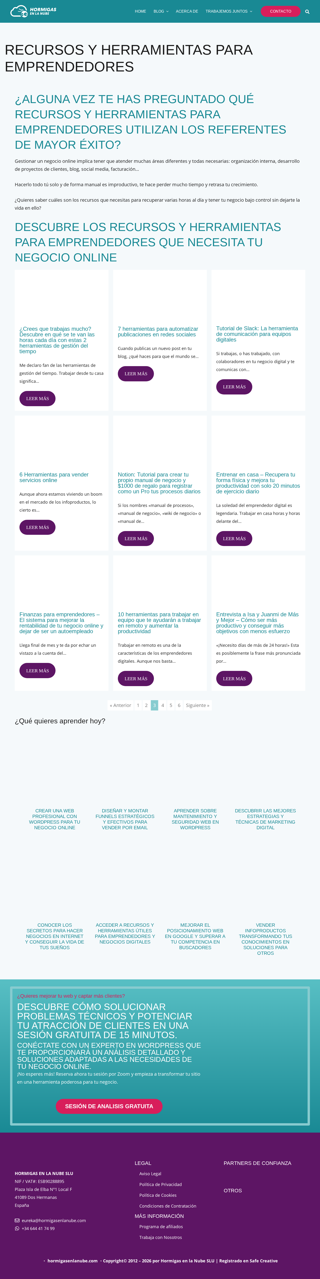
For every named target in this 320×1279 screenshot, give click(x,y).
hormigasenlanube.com (73, 1261)
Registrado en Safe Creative (248, 1261)
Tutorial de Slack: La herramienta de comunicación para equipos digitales (257, 334)
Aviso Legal (150, 1173)
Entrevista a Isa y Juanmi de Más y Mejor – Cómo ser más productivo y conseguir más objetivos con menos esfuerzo (257, 622)
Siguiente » (197, 705)
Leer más (37, 398)
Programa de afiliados (161, 1226)
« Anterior (120, 705)
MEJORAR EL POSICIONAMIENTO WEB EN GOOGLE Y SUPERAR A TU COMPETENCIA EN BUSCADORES (195, 936)
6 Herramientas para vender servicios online (54, 477)
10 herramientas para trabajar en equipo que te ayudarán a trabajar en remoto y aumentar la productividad (159, 622)
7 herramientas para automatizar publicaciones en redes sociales (158, 332)
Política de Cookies (158, 1195)
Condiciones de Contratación (167, 1206)
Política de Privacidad (160, 1184)
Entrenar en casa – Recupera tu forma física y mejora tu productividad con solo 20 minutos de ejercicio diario (258, 482)
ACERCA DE (187, 11)
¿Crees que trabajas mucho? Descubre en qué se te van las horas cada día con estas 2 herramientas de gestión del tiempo (57, 340)
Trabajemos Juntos (227, 11)
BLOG (159, 11)
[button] (166, 11)
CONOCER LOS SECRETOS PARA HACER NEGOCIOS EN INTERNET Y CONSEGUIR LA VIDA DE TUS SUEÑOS (54, 936)
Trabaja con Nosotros (160, 1237)
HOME (140, 11)
